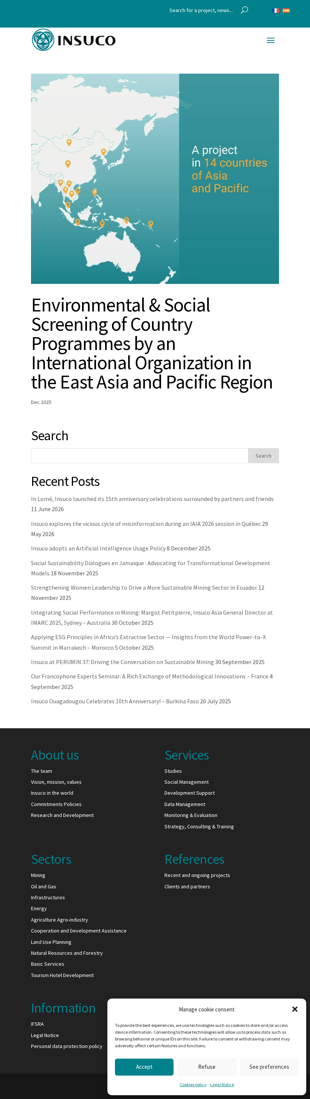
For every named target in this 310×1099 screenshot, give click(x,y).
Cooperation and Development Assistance (79, 930)
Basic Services (47, 963)
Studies (173, 771)
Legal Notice (222, 1084)
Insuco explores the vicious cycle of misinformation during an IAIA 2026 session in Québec (146, 523)
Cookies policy (193, 1084)
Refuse (206, 1066)
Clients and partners (187, 886)
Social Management (186, 781)
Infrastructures (48, 897)
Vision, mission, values (56, 781)
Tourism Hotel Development (62, 975)
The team (41, 771)
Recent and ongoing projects (197, 875)
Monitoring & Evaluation (190, 815)
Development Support (189, 792)
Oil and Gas (43, 886)
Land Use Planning (51, 942)
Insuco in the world (52, 792)
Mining (38, 875)
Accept (144, 1066)
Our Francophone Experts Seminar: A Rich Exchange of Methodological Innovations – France (149, 676)
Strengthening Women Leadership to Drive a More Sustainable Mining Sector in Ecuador (144, 587)
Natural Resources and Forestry (67, 952)
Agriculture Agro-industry (59, 919)
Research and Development (62, 815)
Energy (39, 908)
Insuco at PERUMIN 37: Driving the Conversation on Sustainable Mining (122, 662)
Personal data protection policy (66, 1046)
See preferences (269, 1066)
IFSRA (37, 1023)
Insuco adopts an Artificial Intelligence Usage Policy (98, 548)
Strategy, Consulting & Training (199, 826)
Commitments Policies (56, 804)
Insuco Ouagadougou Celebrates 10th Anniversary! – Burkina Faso (115, 701)
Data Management (184, 804)
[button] (295, 1009)
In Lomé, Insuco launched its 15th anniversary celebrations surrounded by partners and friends (152, 498)
